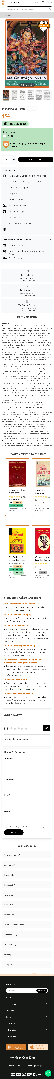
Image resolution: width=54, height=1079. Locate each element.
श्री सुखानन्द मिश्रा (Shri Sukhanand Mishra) (17, 500)
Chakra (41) (9, 875)
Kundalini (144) (10, 905)
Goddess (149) (10, 885)
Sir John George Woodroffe (43, 503)
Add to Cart (36, 159)
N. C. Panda (35, 182)
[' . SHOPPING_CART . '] (47, 2)
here (26, 686)
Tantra (14, 15)
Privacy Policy (44, 827)
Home (3, 15)
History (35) (9, 895)
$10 (10, 136)
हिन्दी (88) (8, 965)
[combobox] (26, 8)
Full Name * (9, 779)
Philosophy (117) (10, 935)
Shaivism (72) (10, 945)
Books (9, 15)
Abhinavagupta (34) (12, 855)
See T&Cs (32, 280)
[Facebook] (16, 1058)
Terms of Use (30, 827)
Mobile (7, 812)
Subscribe (41, 990)
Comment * (9, 758)
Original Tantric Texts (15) (15, 925)
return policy (9, 641)
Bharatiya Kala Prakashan (33, 176)
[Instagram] (27, 1058)
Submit (13, 832)
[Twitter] (20, 1058)
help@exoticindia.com (13, 675)
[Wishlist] (42, 2)
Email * (7, 795)
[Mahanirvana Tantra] (6, 95)
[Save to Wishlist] (29, 109)
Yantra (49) (9, 955)
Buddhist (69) (9, 865)
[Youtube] (33, 1058)
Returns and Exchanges (21, 251)
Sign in (37, 2)
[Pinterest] (23, 1058)
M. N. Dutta (22, 182)
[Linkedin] (30, 1058)
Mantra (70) (9, 915)
